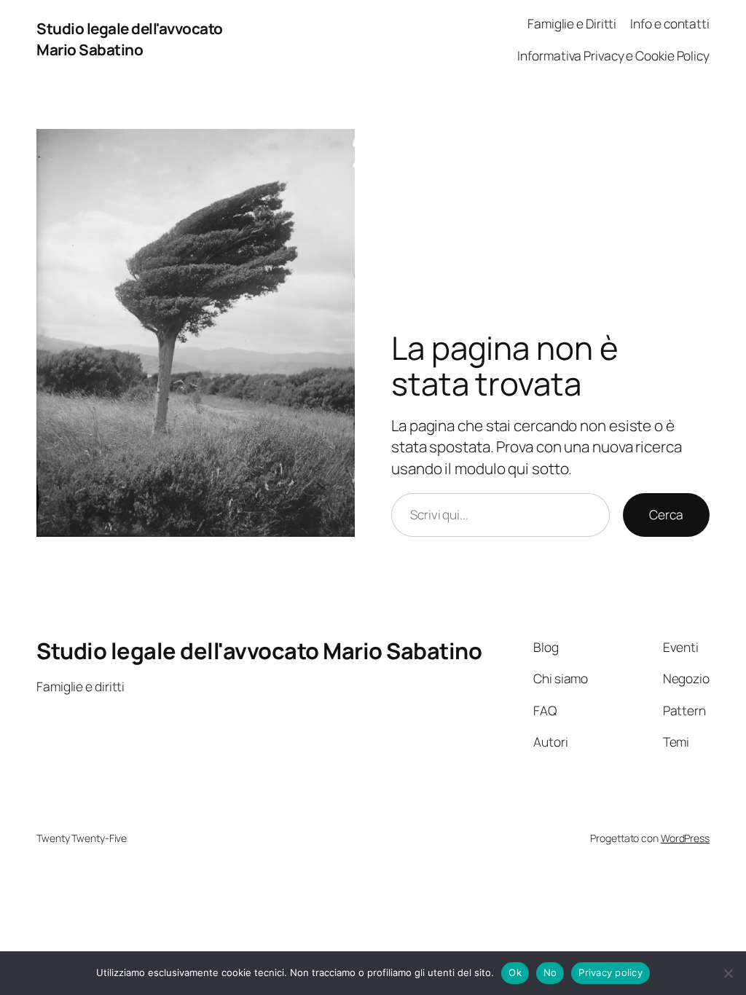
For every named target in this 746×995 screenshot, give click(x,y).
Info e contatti (670, 23)
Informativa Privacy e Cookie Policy (613, 55)
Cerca (666, 514)
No (550, 972)
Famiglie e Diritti (571, 23)
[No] (728, 973)
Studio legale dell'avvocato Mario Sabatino (129, 39)
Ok (515, 972)
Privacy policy (610, 972)
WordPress (685, 838)
